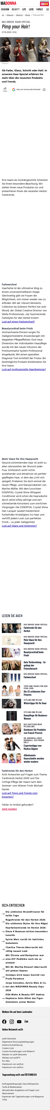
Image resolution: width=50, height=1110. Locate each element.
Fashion (5, 9)
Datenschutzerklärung (12, 1045)
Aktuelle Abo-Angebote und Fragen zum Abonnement (20, 1092)
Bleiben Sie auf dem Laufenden (17, 1011)
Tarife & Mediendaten (12, 1087)
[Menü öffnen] (47, 9)
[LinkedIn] (27, 1022)
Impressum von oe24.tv (12, 1067)
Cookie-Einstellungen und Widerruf (18, 1051)
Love (31, 9)
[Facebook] (4, 1022)
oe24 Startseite (9, 1039)
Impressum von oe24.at (12, 1064)
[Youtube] (19, 1022)
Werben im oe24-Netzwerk (14, 1054)
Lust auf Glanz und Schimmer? (19, 526)
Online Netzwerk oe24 (12, 1029)
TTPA (4, 1100)
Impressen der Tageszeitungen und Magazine (23, 1096)
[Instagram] (12, 1022)
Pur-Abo (6, 1061)
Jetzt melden (9, 809)
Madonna (19, 15)
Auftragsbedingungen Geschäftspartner (20, 1084)
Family (39, 9)
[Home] (3, 15)
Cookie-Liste (8, 1048)
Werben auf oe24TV (11, 1058)
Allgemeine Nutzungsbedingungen (18, 1042)
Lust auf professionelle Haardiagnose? (24, 369)
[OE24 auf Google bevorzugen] (44, 89)
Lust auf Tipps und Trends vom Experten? (19, 795)
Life (24, 9)
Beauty (15, 9)
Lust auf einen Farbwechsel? (18, 322)
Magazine (10, 15)
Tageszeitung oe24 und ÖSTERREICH (19, 1074)
